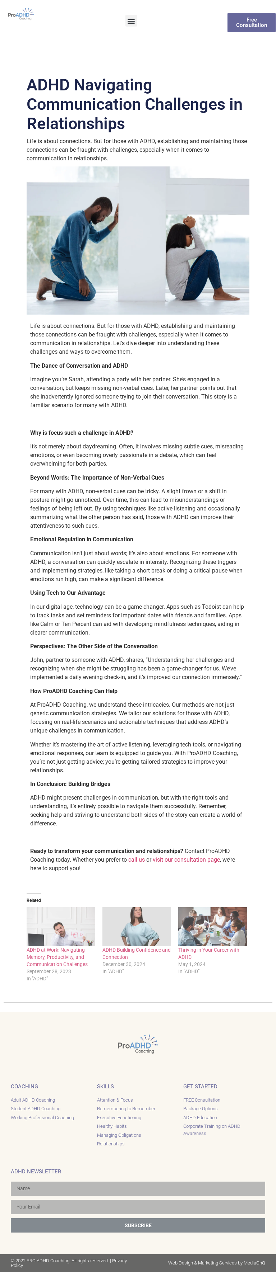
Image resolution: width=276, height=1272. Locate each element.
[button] (131, 21)
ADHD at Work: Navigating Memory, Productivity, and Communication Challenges (57, 957)
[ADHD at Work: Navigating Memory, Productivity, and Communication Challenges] (61, 926)
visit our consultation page (186, 859)
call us (136, 859)
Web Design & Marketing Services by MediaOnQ (216, 1263)
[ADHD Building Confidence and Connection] (136, 926)
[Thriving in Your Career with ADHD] (212, 926)
